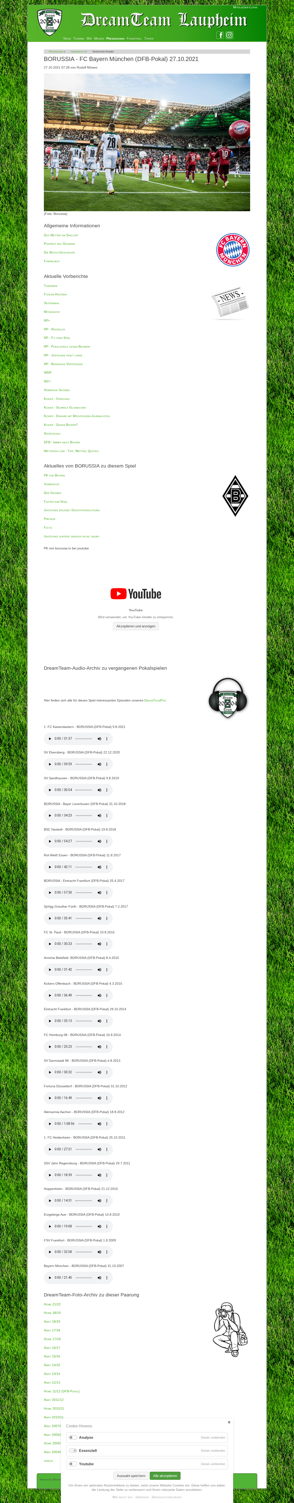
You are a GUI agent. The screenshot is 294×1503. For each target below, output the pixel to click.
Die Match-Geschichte (59, 252)
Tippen (148, 38)
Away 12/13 (52, 1382)
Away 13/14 (52, 1374)
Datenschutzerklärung (167, 1497)
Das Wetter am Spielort (61, 235)
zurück (48, 1461)
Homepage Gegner (57, 390)
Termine (78, 38)
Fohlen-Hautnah (55, 294)
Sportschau (52, 433)
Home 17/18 (52, 1339)
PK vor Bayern (54, 475)
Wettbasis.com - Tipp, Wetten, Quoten (71, 451)
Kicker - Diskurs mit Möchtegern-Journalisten (77, 416)
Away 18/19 (52, 1321)
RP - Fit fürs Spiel (57, 338)
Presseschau (115, 38)
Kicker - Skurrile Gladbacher (65, 407)
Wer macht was (122, 1497)
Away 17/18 (52, 1330)
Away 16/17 (52, 1348)
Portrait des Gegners (59, 243)
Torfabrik (51, 286)
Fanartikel (134, 38)
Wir (89, 38)
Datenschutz (60, 1479)
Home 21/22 (52, 1304)
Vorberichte (78, 51)
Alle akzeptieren (165, 1476)
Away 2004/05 (54, 1452)
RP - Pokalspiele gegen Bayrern (67, 346)
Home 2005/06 (54, 1443)
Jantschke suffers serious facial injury (71, 536)
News (67, 38)
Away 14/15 (52, 1365)
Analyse (86, 1438)
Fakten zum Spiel (56, 501)
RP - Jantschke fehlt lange (63, 355)
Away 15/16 (52, 1356)
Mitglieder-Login (245, 7)
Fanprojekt (52, 261)
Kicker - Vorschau (57, 399)
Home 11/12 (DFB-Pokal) (62, 1391)
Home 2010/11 (54, 1408)
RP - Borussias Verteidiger (63, 364)
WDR (47, 372)
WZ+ (47, 381)
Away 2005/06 (54, 1435)
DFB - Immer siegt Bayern (62, 442)
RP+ (47, 320)
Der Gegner (52, 493)
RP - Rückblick (54, 329)
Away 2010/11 (54, 1417)
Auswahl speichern (131, 1476)
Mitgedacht (52, 312)
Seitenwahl (51, 303)
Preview (49, 519)
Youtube (86, 1464)
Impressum (45, 1479)
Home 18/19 (52, 1313)
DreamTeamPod (155, 700)
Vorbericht (51, 484)
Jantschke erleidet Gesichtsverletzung (72, 510)
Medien (99, 38)
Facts (48, 527)
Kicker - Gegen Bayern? (61, 425)
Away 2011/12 (54, 1400)
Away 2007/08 (54, 1426)
